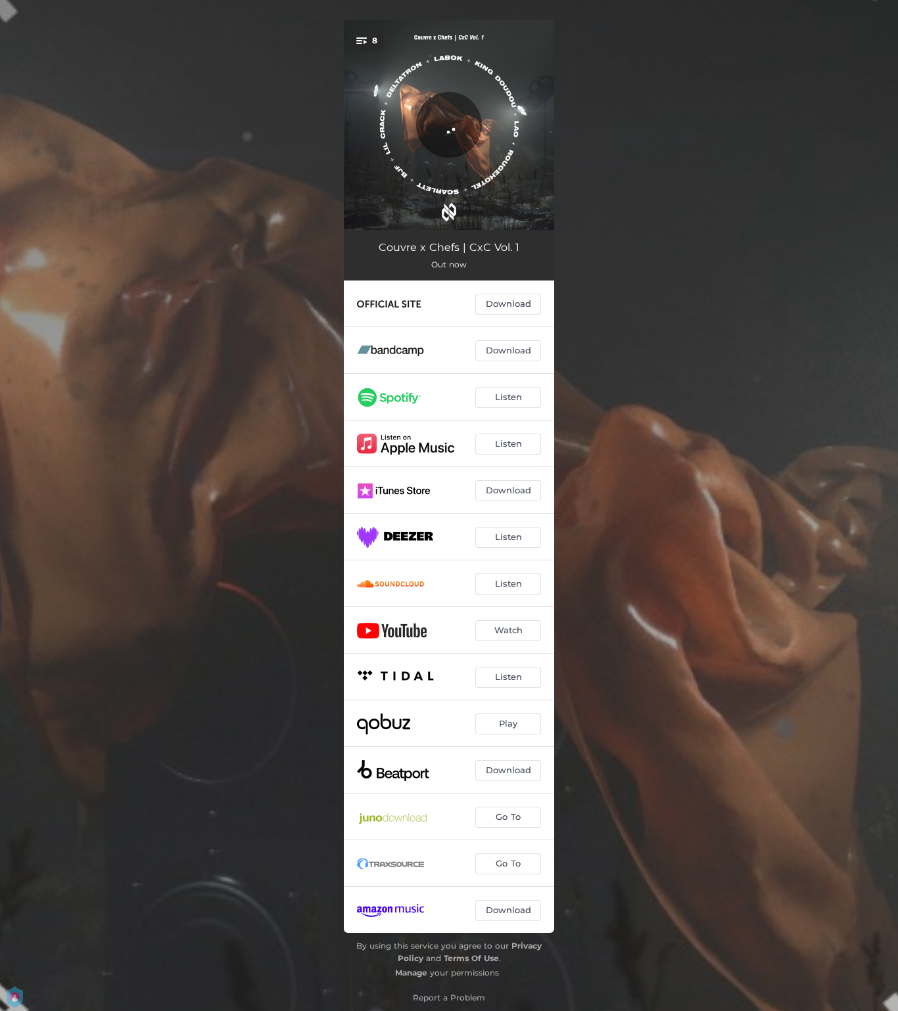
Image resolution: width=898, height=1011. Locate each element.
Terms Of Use (471, 958)
